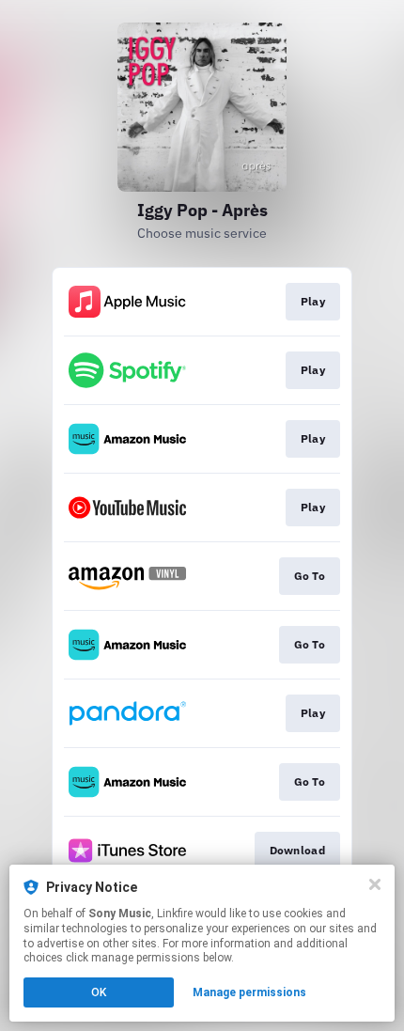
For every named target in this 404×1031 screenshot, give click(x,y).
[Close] (375, 884)
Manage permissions (249, 992)
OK (98, 992)
